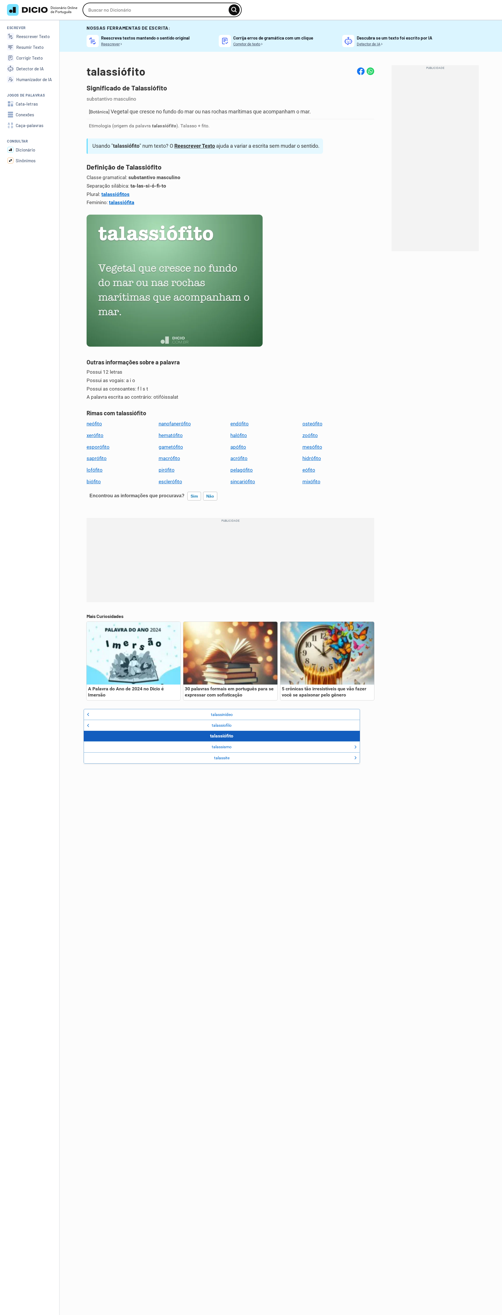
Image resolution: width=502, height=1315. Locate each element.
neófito (94, 424)
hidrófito (311, 458)
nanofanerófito (175, 424)
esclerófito (170, 481)
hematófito (171, 435)
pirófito (167, 470)
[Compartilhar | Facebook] (361, 71)
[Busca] (234, 9)
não (210, 496)
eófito (308, 470)
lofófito (95, 470)
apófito (238, 447)
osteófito (312, 424)
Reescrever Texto (194, 146)
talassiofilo (222, 725)
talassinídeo (222, 714)
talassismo (222, 746)
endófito (239, 424)
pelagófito (241, 470)
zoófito (310, 435)
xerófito (95, 435)
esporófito (98, 447)
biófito (94, 481)
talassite (222, 757)
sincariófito (242, 481)
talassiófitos (115, 194)
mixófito (311, 481)
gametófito (171, 447)
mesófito (312, 447)
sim (194, 496)
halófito (238, 435)
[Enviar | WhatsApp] (370, 71)
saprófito (97, 458)
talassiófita (121, 202)
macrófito (169, 458)
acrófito (239, 458)
